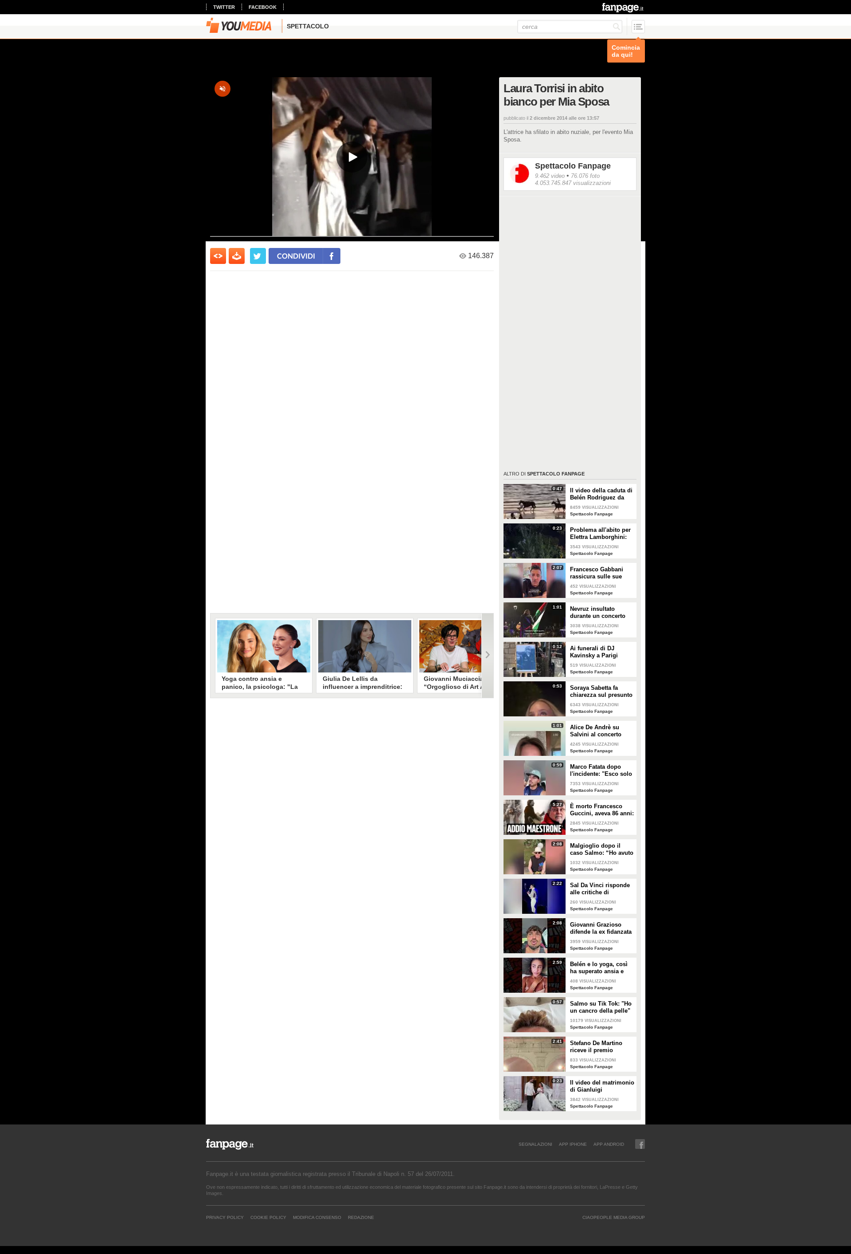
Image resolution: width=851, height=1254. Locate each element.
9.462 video (550, 176)
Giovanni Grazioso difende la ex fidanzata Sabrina (601, 928)
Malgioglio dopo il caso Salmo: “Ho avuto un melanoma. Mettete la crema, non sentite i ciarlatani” (601, 849)
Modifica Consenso (317, 1217)
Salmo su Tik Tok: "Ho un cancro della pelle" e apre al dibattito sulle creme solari (601, 1007)
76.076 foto (585, 176)
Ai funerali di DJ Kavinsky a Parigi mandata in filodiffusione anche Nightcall (597, 652)
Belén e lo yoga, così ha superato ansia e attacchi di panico (599, 968)
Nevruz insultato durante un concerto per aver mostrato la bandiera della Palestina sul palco (597, 612)
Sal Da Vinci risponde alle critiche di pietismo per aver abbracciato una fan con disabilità (600, 889)
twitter (224, 7)
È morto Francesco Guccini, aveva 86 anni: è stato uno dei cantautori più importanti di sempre (602, 810)
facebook (263, 7)
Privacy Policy (225, 1217)
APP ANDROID (608, 1144)
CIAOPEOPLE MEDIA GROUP (613, 1217)
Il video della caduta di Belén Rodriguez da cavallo (601, 494)
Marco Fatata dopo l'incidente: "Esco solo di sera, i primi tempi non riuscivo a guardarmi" (601, 770)
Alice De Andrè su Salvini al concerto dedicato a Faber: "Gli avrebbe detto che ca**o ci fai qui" (600, 731)
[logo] (623, 7)
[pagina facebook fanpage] (640, 1144)
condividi (296, 256)
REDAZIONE (361, 1217)
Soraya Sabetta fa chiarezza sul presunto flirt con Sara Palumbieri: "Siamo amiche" (601, 691)
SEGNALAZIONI (535, 1144)
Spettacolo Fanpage (573, 165)
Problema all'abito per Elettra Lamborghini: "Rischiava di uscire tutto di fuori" (600, 534)
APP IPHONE (573, 1144)
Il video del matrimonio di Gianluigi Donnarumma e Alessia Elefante (602, 1086)
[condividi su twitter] (258, 256)
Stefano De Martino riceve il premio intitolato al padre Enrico (596, 1047)
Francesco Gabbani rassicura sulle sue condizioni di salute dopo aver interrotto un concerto (601, 573)
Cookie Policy (268, 1217)
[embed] (218, 256)
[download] (237, 256)
